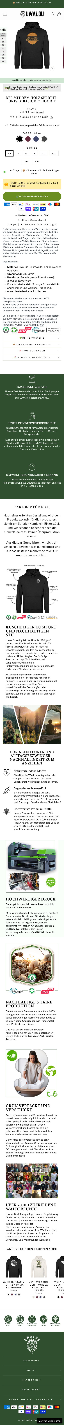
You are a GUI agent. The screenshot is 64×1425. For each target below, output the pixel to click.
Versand (40, 112)
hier (41, 325)
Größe (32, 148)
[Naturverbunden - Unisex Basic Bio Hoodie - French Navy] (40, 1297)
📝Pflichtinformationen (32, 357)
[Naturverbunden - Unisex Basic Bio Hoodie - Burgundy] (37, 1297)
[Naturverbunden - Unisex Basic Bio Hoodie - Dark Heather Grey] (44, 1297)
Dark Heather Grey (44, 139)
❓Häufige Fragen (32, 351)
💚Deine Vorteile (32, 338)
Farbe (32, 133)
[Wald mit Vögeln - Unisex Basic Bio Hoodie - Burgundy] (62, 1297)
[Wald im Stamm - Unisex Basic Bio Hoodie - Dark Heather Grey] (19, 1294)
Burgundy (28, 139)
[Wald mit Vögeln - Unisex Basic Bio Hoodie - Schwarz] (58, 1297)
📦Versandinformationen (32, 344)
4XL (37, 161)
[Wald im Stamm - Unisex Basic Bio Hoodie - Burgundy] (12, 1294)
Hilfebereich (31, 1380)
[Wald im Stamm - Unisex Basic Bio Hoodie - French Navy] (15, 1294)
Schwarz (20, 139)
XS (9, 153)
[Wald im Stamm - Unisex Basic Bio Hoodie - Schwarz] (8, 1294)
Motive (31, 1370)
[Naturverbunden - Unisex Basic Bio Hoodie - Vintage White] (33, 1297)
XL (43, 153)
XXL (54, 153)
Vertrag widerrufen (50, 1420)
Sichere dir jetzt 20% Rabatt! (31, 1399)
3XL (26, 161)
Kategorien (31, 1360)
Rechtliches (31, 1389)
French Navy (36, 139)
